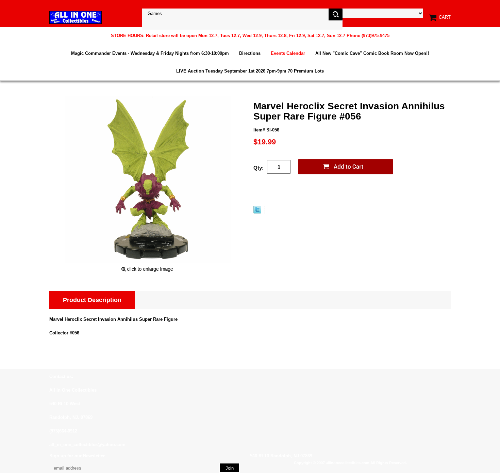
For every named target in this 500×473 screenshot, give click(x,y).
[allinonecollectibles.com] (75, 17)
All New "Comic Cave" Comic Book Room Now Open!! (372, 53)
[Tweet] (257, 212)
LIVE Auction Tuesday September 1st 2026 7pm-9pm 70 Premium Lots (250, 71)
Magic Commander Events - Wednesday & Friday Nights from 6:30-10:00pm (150, 53)
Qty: (258, 168)
